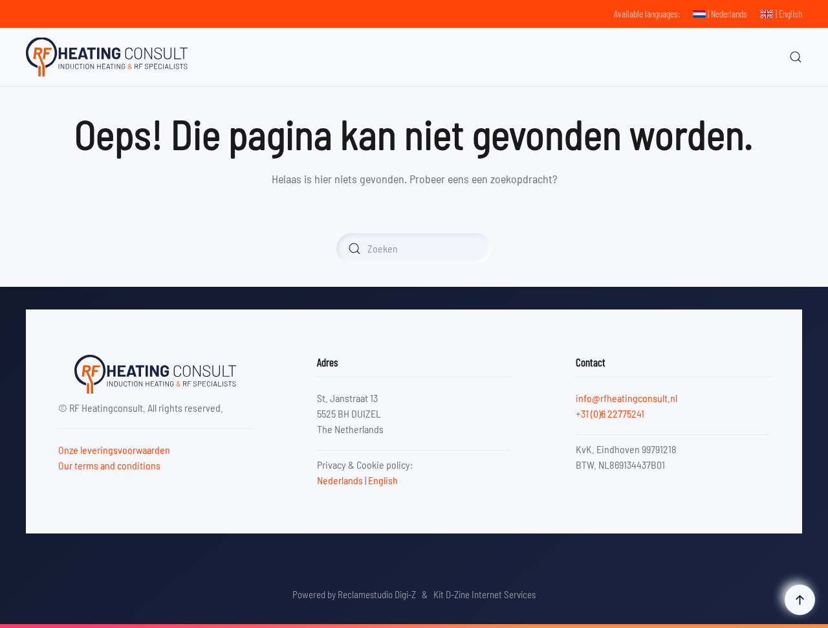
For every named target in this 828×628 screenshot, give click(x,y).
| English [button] (789, 13)
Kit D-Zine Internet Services (484, 594)
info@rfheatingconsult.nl (626, 398)
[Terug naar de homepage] (107, 57)
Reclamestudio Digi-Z (377, 594)
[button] (795, 57)
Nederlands (340, 480)
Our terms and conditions (109, 465)
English (383, 480)
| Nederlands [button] (727, 13)
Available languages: (647, 13)
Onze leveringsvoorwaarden (114, 449)
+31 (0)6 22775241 (610, 413)
